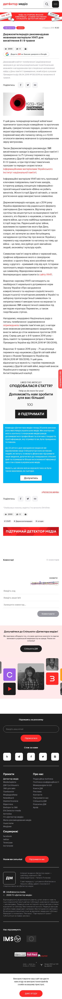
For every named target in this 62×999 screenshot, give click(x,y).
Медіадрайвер (10, 794)
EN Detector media (12, 810)
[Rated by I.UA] (43, 956)
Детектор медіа (10, 779)
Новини (20, 28)
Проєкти (8, 774)
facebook (7, 836)
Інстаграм (8, 845)
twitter (6, 839)
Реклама (37, 791)
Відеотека (8, 804)
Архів (35, 807)
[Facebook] (21, 85)
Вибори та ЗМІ (10, 807)
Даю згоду (31, 993)
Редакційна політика (43, 779)
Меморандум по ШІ (42, 785)
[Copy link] (35, 85)
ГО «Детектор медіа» (13, 817)
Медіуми (7, 826)
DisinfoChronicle (10, 801)
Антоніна (7, 813)
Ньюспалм (8, 823)
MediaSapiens (9, 782)
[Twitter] (28, 85)
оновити (53, 578)
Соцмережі (10, 831)
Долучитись (31, 478)
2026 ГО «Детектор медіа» (19, 895)
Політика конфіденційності (46, 782)
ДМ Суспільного (11, 785)
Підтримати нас (41, 798)
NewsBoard (8, 798)
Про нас (38, 774)
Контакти (37, 794)
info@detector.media (15, 892)
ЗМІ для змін (9, 788)
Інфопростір (9, 28)
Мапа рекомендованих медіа (17, 820)
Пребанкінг (8, 791)
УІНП (8, 521)
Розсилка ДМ (39, 804)
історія (40, 521)
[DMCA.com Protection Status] (20, 956)
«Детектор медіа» (50, 492)
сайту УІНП (45, 274)
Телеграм (7, 842)
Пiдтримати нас (37, 859)
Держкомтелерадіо (24, 521)
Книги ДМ (38, 788)
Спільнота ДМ (31, 648)
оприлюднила (11, 325)
